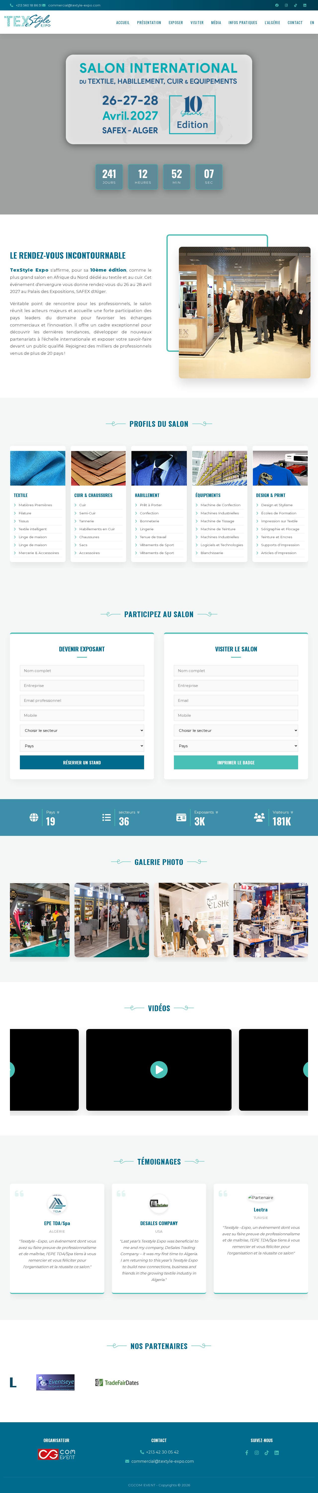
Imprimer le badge (236, 762)
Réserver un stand (82, 762)
